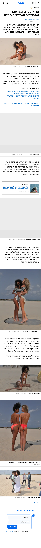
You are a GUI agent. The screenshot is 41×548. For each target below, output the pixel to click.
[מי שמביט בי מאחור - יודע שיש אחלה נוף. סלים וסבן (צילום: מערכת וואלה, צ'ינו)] (20, 433)
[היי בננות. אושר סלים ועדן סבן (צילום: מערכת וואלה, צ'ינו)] (20, 301)
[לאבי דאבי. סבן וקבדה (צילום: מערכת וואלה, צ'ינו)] (20, 485)
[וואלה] (20, 3)
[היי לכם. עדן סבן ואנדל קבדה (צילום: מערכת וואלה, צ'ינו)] (20, 53)
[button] (32, 3)
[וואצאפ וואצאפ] (7, 3)
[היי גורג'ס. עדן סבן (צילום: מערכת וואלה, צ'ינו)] (20, 380)
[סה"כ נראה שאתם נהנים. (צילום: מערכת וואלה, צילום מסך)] (20, 220)
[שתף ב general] (3, 3)
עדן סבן (36, 503)
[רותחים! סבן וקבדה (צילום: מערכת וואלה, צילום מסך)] (20, 135)
